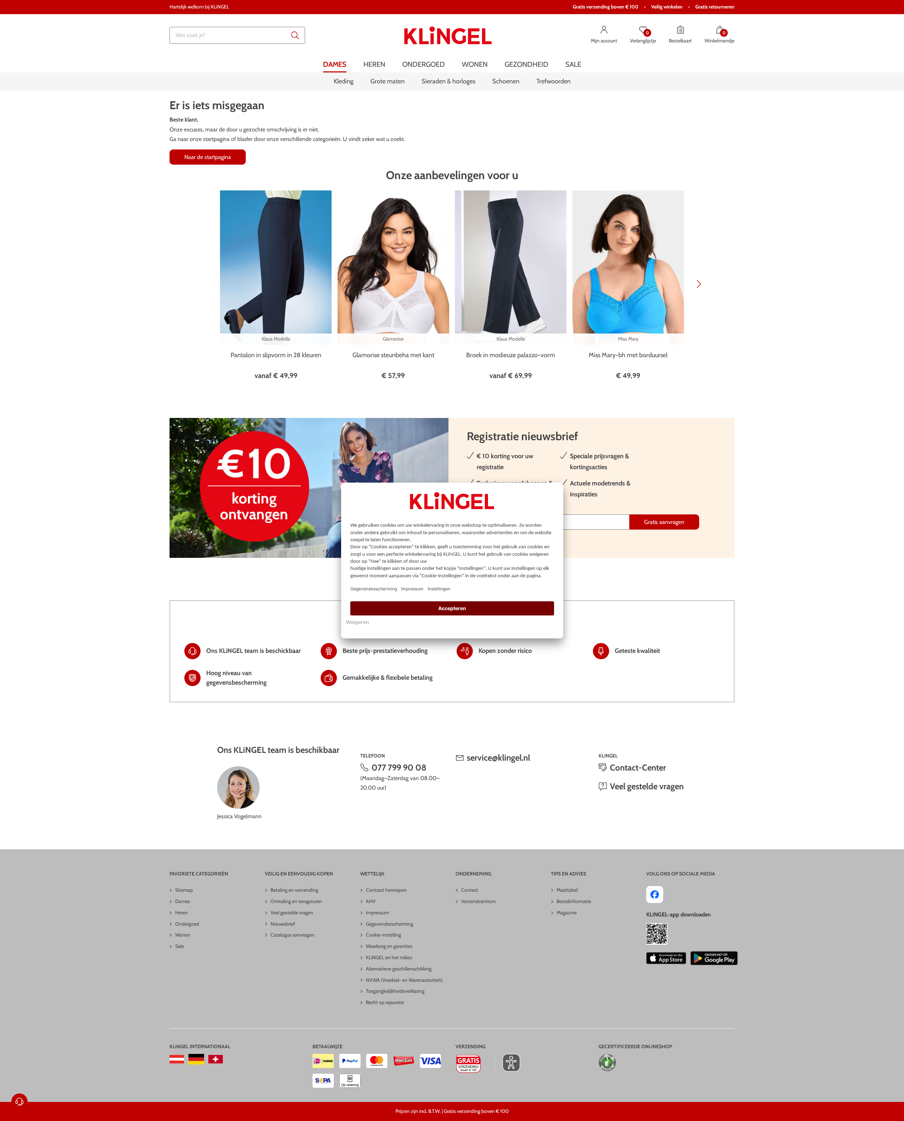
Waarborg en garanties (389, 946)
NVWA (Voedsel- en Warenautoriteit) (404, 980)
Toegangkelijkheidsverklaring (395, 991)
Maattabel (567, 890)
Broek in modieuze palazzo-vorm (510, 355)
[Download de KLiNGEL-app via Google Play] (714, 958)
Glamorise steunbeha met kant (393, 355)
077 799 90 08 (399, 767)
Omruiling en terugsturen (296, 901)
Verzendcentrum (478, 901)
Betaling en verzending (294, 890)
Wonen (182, 935)
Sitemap (184, 890)
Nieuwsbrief (282, 924)
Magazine (567, 912)
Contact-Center (638, 767)
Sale (179, 946)
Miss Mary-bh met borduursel (628, 355)
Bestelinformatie (574, 901)
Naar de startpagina (207, 157)
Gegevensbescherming (389, 924)
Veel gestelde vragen (647, 786)
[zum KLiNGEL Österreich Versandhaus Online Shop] (177, 1059)
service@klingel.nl (498, 758)
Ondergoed (187, 924)
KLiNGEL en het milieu (389, 957)
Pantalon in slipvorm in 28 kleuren (276, 355)
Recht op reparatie (385, 1002)
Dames (182, 901)
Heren (181, 912)
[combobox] (237, 35)
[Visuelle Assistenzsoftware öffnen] (507, 1063)
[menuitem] (335, 64)
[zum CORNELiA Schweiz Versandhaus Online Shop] (215, 1059)
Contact (469, 890)
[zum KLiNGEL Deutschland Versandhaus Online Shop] (196, 1059)
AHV (371, 901)
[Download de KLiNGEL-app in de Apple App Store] (666, 958)
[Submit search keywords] (295, 35)
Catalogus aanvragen (292, 935)
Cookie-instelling (383, 935)
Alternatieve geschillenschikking (399, 969)
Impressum (377, 912)
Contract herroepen (386, 890)
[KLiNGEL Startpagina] (448, 35)
